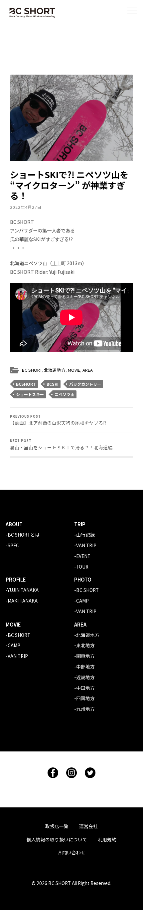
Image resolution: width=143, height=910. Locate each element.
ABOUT (14, 524)
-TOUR (81, 566)
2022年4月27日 (26, 207)
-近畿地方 (84, 677)
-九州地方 (84, 708)
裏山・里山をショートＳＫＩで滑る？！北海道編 (61, 444)
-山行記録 (84, 534)
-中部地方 (84, 666)
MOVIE (74, 370)
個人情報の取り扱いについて (57, 839)
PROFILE (16, 579)
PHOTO (82, 579)
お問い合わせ (71, 852)
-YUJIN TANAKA (22, 590)
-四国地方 (84, 698)
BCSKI (53, 384)
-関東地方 (84, 656)
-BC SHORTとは (23, 534)
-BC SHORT (86, 590)
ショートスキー (30, 394)
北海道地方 (55, 370)
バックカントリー (85, 384)
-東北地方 (84, 645)
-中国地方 (84, 687)
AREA (87, 370)
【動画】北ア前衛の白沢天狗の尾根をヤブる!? (58, 420)
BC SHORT (32, 370)
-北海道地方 (86, 635)
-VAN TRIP (85, 545)
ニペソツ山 (64, 394)
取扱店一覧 (57, 826)
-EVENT (82, 556)
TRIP (79, 524)
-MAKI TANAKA (22, 600)
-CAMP (81, 600)
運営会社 (88, 826)
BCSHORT (26, 384)
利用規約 (107, 839)
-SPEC (12, 545)
